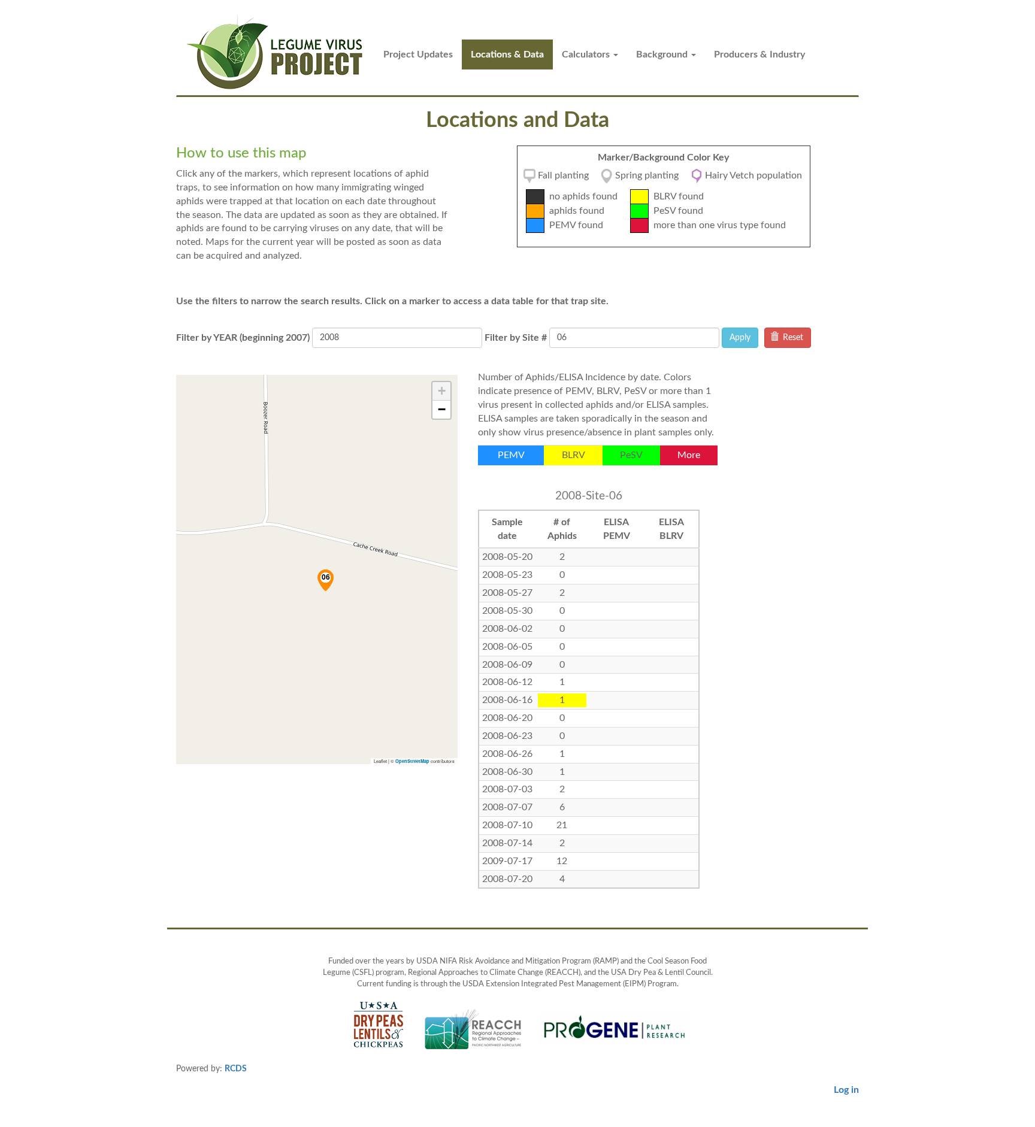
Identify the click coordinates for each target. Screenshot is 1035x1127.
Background (663, 54)
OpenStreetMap (412, 761)
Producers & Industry (759, 54)
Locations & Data (507, 54)
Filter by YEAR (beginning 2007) (243, 338)
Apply (740, 338)
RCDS (236, 1069)
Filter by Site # (516, 338)
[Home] (280, 52)
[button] (326, 580)
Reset (791, 338)
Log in (846, 1090)
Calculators (587, 54)
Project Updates (418, 54)
